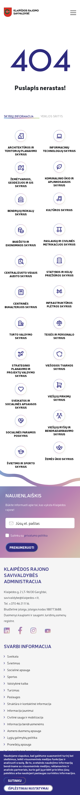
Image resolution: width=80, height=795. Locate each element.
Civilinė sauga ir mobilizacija (25, 717)
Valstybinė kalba (17, 683)
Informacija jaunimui (20, 710)
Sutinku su (29, 535)
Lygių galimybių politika (22, 737)
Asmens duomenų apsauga (24, 731)
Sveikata (12, 656)
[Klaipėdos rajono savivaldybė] (21, 12)
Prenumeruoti (22, 547)
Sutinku (15, 780)
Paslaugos (13, 697)
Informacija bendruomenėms (25, 724)
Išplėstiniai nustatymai (28, 788)
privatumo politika (36, 535)
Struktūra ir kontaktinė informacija (29, 704)
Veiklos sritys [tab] (52, 116)
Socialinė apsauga (18, 670)
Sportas (12, 677)
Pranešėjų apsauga (19, 744)
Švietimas (13, 663)
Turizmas (13, 690)
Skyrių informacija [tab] (18, 116)
